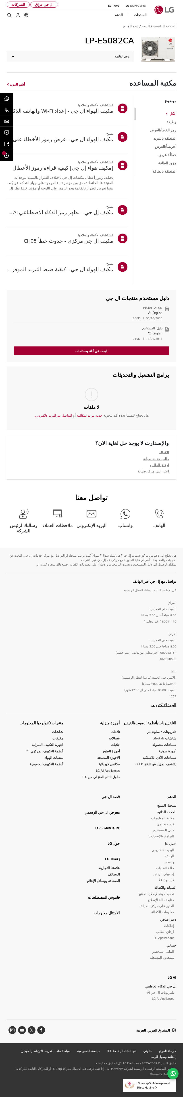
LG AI (172, 977)
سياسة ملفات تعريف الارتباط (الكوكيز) (46, 1051)
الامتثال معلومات (107, 913)
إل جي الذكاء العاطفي (160, 986)
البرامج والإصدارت (161, 836)
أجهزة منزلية (110, 723)
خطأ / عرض (167, 155)
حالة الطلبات (165, 868)
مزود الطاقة (167, 163)
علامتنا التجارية (109, 868)
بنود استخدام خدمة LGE (122, 1051)
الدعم (171, 796)
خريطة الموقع (167, 1051)
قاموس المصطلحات (104, 897)
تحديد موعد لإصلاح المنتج (156, 894)
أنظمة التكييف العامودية (46, 764)
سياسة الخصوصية (88, 1051)
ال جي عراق (44, 4)
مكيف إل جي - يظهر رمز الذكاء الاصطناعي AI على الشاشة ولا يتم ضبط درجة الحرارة (60, 212)
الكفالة (164, 452)
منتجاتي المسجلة (162, 957)
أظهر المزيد (17, 84)
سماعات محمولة (164, 745)
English (157, 312)
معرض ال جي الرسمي (102, 812)
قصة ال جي (111, 796)
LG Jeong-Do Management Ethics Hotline (153, 1085)
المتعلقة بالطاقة (164, 171)
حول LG (114, 843)
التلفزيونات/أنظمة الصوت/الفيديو (149, 723)
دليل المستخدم (163, 830)
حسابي (171, 945)
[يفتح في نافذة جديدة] (41, 1030)
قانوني (147, 1051)
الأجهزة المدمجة (108, 757)
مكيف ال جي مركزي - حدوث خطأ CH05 (68, 240)
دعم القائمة (122, 56)
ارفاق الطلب (159, 465)
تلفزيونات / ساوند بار (161, 732)
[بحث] (9, 15)
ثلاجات (115, 732)
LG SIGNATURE (107, 828)
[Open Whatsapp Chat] (173, 1073)
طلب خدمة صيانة (156, 458)
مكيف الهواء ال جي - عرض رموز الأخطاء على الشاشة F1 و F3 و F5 (60, 139)
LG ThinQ (112, 859)
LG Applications (164, 938)
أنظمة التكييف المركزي (47, 751)
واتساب (169, 862)
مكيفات (57, 738)
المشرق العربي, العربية (153, 1030)
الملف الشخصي (163, 951)
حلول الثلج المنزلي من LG (101, 777)
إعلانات (169, 926)
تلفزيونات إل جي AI (160, 992)
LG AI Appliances (108, 770)
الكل (173, 114)
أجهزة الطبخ (111, 751)
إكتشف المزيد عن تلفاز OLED (155, 764)
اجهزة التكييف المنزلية (47, 745)
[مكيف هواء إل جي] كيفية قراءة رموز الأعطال (62, 167)
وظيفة (171, 122)
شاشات (57, 732)
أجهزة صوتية (167, 751)
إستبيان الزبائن (163, 874)
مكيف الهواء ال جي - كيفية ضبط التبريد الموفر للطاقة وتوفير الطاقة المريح (60, 269)
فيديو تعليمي (165, 824)
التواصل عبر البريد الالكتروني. (53, 415)
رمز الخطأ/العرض (163, 130)
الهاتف (169, 856)
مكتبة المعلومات (162, 818)
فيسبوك (168, 880)
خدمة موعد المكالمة (89, 415)
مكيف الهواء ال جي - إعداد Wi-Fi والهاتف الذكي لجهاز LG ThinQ (60, 110)
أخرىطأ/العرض (165, 147)
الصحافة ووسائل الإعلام (103, 881)
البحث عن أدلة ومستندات (91, 351)
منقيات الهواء (53, 757)
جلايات (115, 745)
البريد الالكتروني (163, 705)
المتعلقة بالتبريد (165, 138)
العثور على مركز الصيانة (157, 906)
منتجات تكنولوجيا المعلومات (41, 723)
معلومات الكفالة (162, 912)
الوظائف (114, 874)
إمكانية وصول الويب (163, 1057)
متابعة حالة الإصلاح (161, 900)
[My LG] (18, 15)
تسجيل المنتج (166, 805)
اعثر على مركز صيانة (153, 471)
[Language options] (26, 15)
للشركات (18, 4)
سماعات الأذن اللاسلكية (159, 757)
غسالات (114, 738)
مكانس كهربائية (109, 764)
